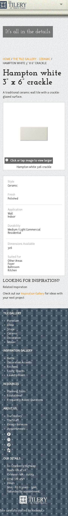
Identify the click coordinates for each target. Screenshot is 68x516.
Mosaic (11, 342)
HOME (7, 59)
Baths (10, 358)
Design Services (17, 424)
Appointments (16, 429)
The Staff (13, 420)
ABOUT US (10, 408)
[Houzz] (8, 449)
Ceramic (12, 333)
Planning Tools (16, 391)
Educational (14, 395)
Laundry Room (16, 375)
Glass (10, 325)
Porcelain (13, 320)
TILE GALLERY (12, 313)
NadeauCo (38, 510)
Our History (14, 416)
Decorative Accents (19, 362)
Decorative (14, 338)
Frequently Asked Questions (25, 400)
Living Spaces (16, 371)
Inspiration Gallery (32, 293)
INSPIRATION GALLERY (17, 350)
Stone (11, 329)
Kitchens (12, 366)
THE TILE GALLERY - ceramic (31, 59)
